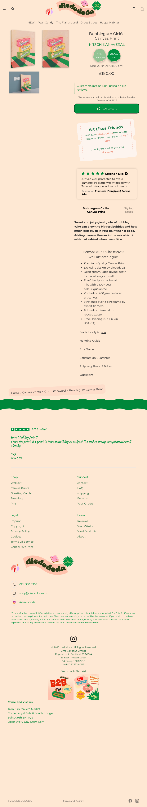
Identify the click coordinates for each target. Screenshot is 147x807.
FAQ (80, 488)
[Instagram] (137, 801)
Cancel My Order (22, 547)
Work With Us (86, 531)
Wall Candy (45, 22)
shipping (83, 493)
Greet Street (89, 22)
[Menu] (4, 8)
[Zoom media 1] (24, 49)
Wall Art (16, 483)
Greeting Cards (21, 493)
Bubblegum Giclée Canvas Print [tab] (96, 210)
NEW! (31, 22)
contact (82, 483)
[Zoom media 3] (24, 82)
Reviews (82, 521)
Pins (13, 503)
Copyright (17, 526)
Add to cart (109, 108)
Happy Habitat (109, 22)
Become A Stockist (73, 671)
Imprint (16, 521)
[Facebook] (130, 801)
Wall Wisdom (86, 526)
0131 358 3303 (28, 584)
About (81, 536)
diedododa (24, 800)
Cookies (16, 536)
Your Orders (85, 503)
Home (15, 393)
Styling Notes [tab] (129, 210)
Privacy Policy (20, 531)
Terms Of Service (22, 541)
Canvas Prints (31, 392)
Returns (82, 498)
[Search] (12, 9)
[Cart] (142, 9)
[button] (107, 184)
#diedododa (27, 602)
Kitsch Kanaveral (107, 45)
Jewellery (17, 498)
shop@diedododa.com (34, 593)
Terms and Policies (73, 801)
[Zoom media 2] (56, 49)
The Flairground (67, 22)
